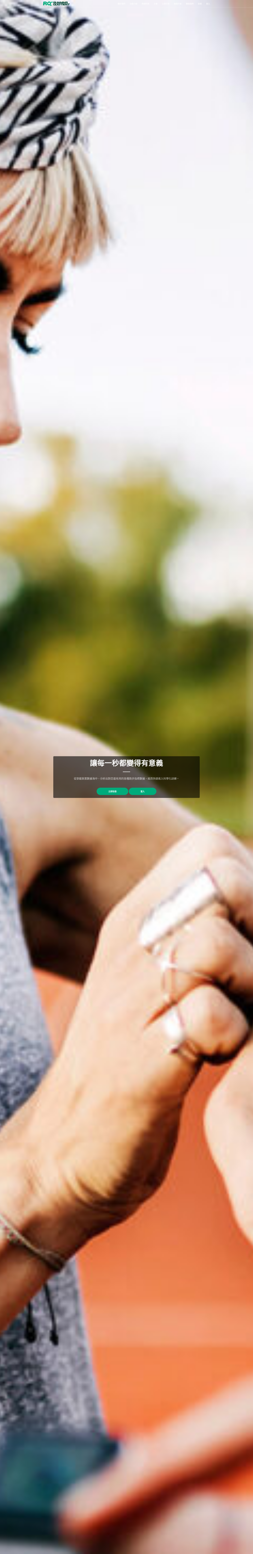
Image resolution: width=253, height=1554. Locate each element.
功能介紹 (133, 3)
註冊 (200, 3)
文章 (156, 3)
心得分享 (166, 3)
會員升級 (178, 3)
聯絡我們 (190, 3)
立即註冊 (112, 791)
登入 (208, 3)
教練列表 (145, 3)
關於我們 (121, 3)
